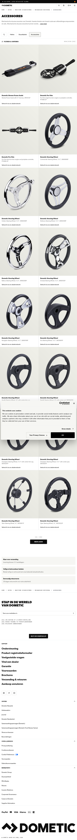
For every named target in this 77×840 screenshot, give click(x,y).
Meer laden (38, 542)
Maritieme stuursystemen (23, 9)
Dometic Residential (14, 719)
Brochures (18, 675)
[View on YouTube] (14, 693)
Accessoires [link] (57, 9)
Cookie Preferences (8, 754)
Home (3, 9)
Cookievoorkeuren (8, 750)
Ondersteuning (10, 648)
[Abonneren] (73, 613)
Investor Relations (14, 790)
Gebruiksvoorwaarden (9, 763)
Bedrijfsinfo (6, 768)
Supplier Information (8, 803)
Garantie (6, 666)
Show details (66, 429)
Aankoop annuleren (12, 684)
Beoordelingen (6, 737)
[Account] (63, 5)
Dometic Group (13, 772)
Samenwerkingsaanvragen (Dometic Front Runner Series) (20, 728)
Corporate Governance (15, 794)
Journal (4, 715)
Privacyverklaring (7, 746)
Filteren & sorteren (11, 41)
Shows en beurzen (7, 732)
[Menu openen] (74, 5)
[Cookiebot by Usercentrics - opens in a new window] (61, 403)
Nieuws (10, 785)
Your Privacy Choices (37, 435)
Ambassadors (6, 710)
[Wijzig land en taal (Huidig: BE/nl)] (74, 1)
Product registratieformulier (17, 653)
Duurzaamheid (6, 777)
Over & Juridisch (7, 741)
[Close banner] (74, 403)
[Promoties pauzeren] (3, 1)
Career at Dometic (14, 799)
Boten (10, 9)
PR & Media (12, 781)
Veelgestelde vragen (13, 657)
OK (63, 435)
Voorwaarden (9, 670)
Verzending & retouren (14, 679)
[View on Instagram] (4, 693)
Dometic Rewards (7, 706)
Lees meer (43, 24)
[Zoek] (58, 5)
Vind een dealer (10, 661)
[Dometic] (7, 5)
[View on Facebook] (9, 693)
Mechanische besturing (42, 9)
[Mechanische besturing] (4, 34)
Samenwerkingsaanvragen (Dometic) (13, 723)
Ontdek (4, 701)
